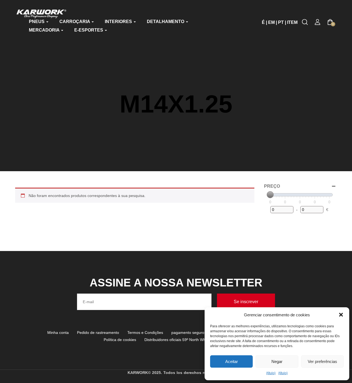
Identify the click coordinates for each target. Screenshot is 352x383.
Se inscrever (246, 301)
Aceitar (231, 361)
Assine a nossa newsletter (176, 283)
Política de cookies (120, 339)
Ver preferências (322, 361)
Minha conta (58, 332)
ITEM (292, 22)
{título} (271, 373)
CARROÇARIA (75, 21)
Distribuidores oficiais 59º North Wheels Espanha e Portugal (196, 339)
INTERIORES (119, 21)
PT (281, 22)
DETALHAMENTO (166, 21)
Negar (276, 361)
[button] (341, 314)
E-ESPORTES (89, 30)
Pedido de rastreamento (98, 332)
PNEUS (37, 21)
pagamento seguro (187, 332)
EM (271, 22)
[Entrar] (317, 22)
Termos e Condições (145, 332)
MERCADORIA (45, 30)
